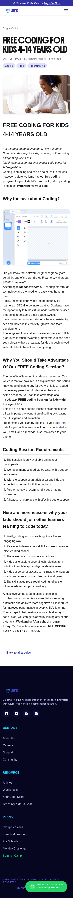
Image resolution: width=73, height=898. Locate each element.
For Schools (10, 841)
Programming (37, 65)
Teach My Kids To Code (18, 803)
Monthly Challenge (15, 848)
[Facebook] (6, 713)
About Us (9, 738)
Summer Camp (12, 855)
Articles (7, 782)
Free (21, 65)
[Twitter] (36, 713)
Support (8, 752)
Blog (5, 28)
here (63, 422)
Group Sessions (13, 827)
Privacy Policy (25, 888)
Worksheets (10, 789)
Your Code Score (13, 796)
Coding (15, 28)
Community (10, 759)
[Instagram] (16, 713)
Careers (8, 745)
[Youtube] (26, 713)
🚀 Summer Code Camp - (37, 3)
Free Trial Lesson (14, 834)
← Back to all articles (17, 652)
